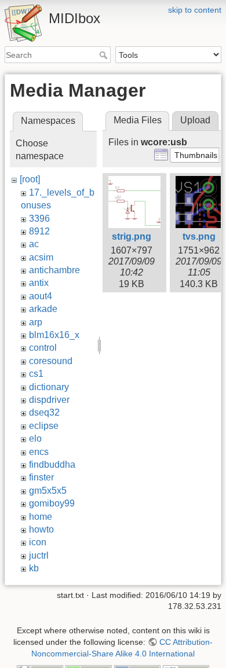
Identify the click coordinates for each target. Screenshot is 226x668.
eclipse (44, 426)
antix (39, 283)
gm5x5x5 (48, 491)
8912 (39, 231)
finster (41, 477)
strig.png (131, 236)
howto (41, 529)
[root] (30, 179)
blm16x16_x (54, 335)
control (43, 348)
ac (34, 244)
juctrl (39, 555)
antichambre (54, 270)
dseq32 (44, 412)
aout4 (40, 296)
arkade (43, 309)
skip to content (194, 9)
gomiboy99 (52, 503)
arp (35, 322)
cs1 (36, 374)
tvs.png (199, 236)
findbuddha (52, 464)
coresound (50, 361)
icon (37, 542)
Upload (195, 120)
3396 (39, 218)
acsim (41, 257)
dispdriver (49, 400)
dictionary (49, 387)
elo (35, 438)
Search (104, 55)
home (40, 517)
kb (34, 568)
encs (39, 452)
